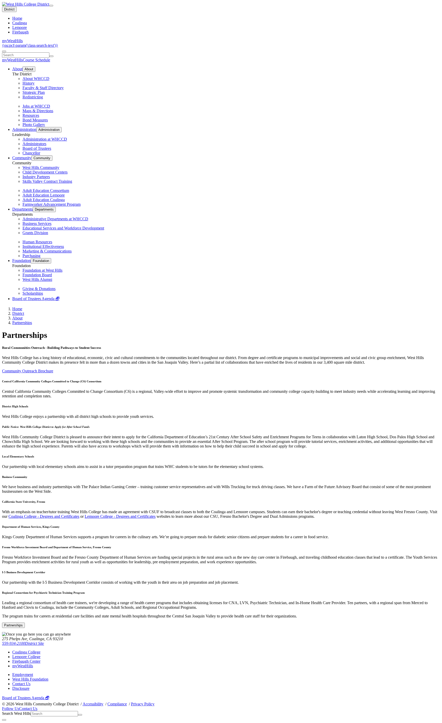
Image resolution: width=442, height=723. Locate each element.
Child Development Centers (45, 172)
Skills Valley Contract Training (47, 181)
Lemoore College (26, 657)
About (17, 69)
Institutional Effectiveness (43, 246)
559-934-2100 (13, 643)
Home (17, 18)
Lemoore (19, 27)
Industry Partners (36, 177)
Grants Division (35, 233)
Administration (24, 129)
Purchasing (31, 256)
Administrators (34, 144)
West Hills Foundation (30, 679)
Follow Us (10, 708)
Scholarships (33, 293)
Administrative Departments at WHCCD (55, 219)
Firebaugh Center (26, 661)
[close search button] (4, 720)
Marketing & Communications (47, 251)
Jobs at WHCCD (36, 106)
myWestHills (12, 41)
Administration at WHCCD (45, 139)
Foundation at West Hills (42, 270)
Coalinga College (26, 652)
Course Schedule (36, 60)
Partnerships (22, 322)
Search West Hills (16, 713)
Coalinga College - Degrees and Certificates (43, 516)
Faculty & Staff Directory (43, 88)
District (9, 9)
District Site (34, 643)
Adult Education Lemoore (44, 195)
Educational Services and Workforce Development (63, 228)
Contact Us (21, 684)
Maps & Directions (38, 111)
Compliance (117, 704)
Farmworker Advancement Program (52, 204)
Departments (22, 209)
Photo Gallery (34, 124)
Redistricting (33, 97)
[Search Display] (4, 51)
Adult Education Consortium (46, 190)
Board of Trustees (37, 148)
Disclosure (20, 688)
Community (21, 158)
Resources (31, 115)
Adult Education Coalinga (44, 200)
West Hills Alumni (37, 279)
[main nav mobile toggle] (51, 5)
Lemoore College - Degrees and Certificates (120, 516)
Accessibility (93, 704)
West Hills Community (41, 167)
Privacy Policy (142, 704)
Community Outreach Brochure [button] (27, 371)
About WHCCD (36, 78)
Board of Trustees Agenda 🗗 (35, 298)
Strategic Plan (34, 92)
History (29, 83)
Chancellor (31, 153)
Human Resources (37, 242)
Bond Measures (35, 120)
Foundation (21, 260)
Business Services (37, 223)
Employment (22, 674)
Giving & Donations (39, 288)
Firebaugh (20, 32)
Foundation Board (37, 275)
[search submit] (51, 56)
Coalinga (19, 23)
